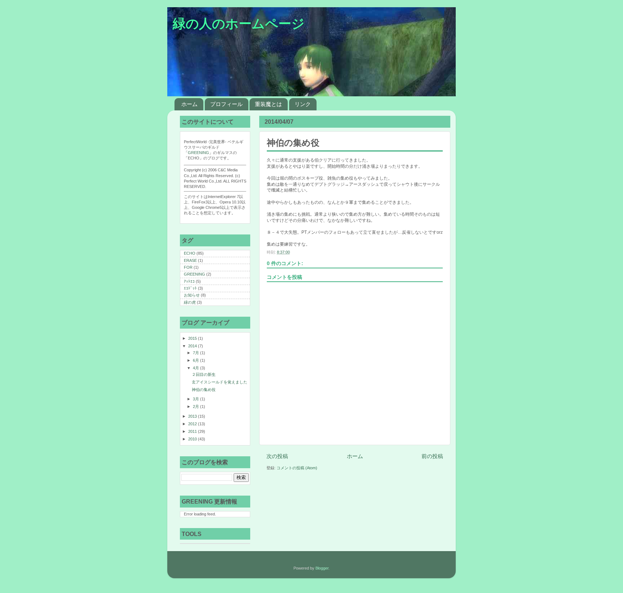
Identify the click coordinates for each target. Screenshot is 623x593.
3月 (196, 399)
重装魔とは (268, 104)
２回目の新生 (204, 374)
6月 (196, 360)
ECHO (189, 253)
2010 (193, 439)
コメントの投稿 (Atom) (297, 468)
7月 (196, 353)
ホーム (189, 104)
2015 (193, 338)
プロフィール (226, 104)
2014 (193, 346)
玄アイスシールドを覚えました (219, 382)
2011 (193, 431)
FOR (188, 267)
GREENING (198, 152)
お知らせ (192, 295)
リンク (303, 104)
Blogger (321, 568)
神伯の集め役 (204, 389)
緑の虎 (190, 302)
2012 (193, 424)
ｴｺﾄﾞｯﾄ (190, 288)
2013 (193, 416)
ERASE (190, 260)
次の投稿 (277, 456)
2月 (196, 406)
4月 (196, 368)
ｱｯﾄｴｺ (189, 281)
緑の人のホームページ (239, 24)
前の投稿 (432, 456)
